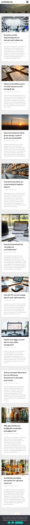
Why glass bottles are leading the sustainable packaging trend (12, 428)
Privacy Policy (19, 522)
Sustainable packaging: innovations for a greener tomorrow (13, 480)
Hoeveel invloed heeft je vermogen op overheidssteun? (13, 247)
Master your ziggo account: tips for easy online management (14, 342)
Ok (9, 522)
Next (17, 514)
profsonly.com (7, 2)
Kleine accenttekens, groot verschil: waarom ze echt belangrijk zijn (14, 86)
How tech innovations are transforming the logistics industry (13, 184)
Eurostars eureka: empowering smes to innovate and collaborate (13, 37)
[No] (28, 520)
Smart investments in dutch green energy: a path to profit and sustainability (14, 135)
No (12, 522)
